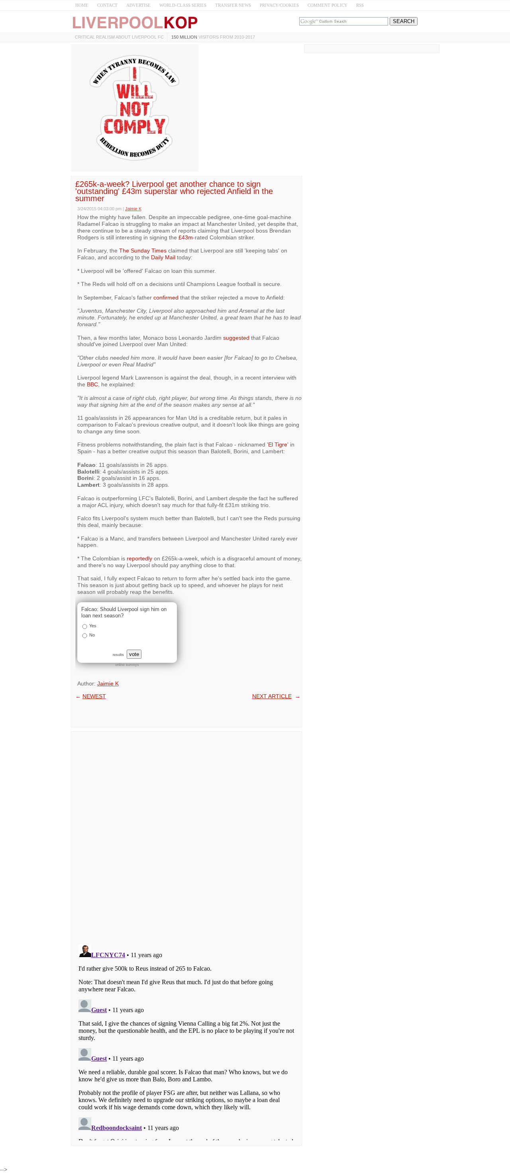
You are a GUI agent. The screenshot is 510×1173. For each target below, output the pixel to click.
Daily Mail (163, 257)
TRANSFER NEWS (233, 5)
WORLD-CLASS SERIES (182, 5)
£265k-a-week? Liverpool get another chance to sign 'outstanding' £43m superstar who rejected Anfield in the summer (174, 191)
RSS (360, 5)
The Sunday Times (143, 250)
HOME (81, 5)
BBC (92, 384)
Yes (92, 625)
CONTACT (107, 5)
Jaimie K (108, 683)
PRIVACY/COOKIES (279, 5)
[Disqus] (186, 835)
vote (134, 654)
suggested (236, 338)
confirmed (165, 297)
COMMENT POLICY (327, 5)
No (92, 635)
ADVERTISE (138, 5)
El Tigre (277, 444)
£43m (185, 237)
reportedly (139, 558)
